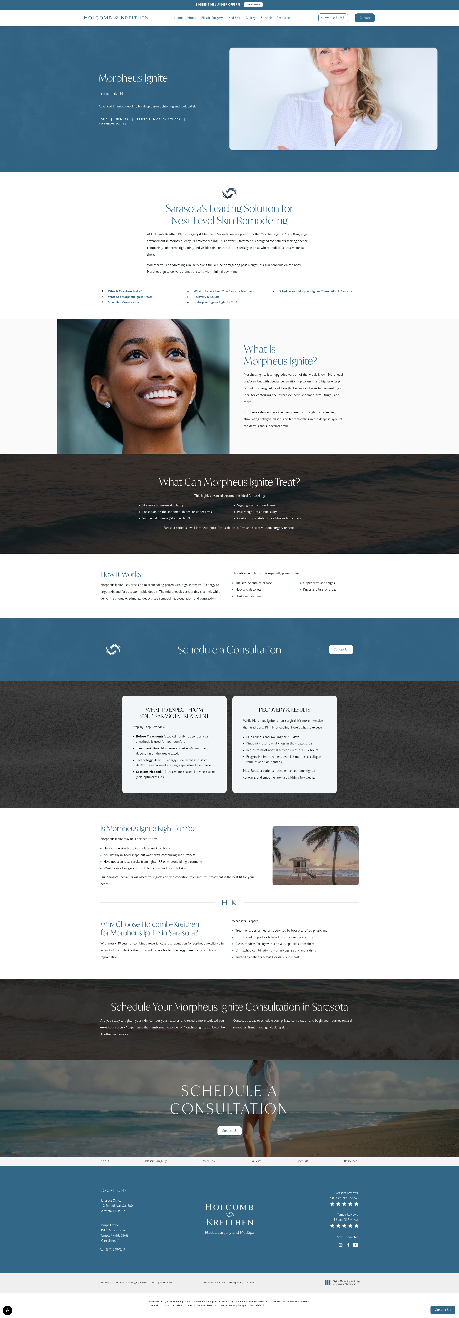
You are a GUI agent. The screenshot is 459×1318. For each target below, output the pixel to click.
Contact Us (341, 649)
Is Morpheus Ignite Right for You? (216, 302)
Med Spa (234, 18)
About (191, 18)
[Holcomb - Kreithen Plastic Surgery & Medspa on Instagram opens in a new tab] (341, 1245)
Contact (364, 18)
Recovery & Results (206, 297)
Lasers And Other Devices (158, 119)
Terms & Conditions (214, 1282)
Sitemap (251, 1282)
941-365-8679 (257, 1305)
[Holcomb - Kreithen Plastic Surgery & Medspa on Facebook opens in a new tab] (348, 1245)
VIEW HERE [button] (253, 4)
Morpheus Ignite (113, 124)
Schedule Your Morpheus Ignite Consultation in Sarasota (315, 291)
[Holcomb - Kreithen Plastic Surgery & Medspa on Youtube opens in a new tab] (356, 1245)
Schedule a (229, 1099)
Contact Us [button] (443, 1310)
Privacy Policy (236, 1282)
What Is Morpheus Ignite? (125, 291)
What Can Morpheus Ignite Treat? (130, 297)
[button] (7, 1310)
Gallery (250, 18)
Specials (266, 18)
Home (178, 18)
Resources (284, 18)
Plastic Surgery (212, 18)
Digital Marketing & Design (346, 1283)
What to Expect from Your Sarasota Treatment (224, 291)
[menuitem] (341, 1245)
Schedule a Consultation (123, 302)
